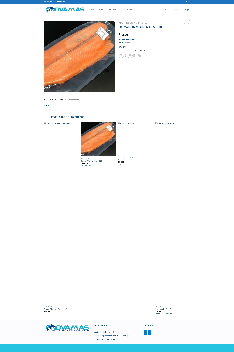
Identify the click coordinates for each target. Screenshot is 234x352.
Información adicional (53, 99)
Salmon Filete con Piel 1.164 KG (55, 309)
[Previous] (44, 220)
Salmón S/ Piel (141, 23)
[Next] (190, 220)
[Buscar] (166, 10)
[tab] (53, 99)
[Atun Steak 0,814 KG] (172, 213)
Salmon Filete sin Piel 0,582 (91, 161)
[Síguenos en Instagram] (189, 2)
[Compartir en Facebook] (121, 56)
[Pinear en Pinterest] (134, 56)
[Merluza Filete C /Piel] (135, 138)
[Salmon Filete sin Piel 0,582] (98, 139)
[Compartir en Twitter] (125, 56)
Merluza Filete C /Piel (126, 160)
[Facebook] (145, 332)
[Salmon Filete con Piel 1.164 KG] (61, 213)
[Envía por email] (130, 56)
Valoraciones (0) (72, 99)
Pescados (129, 23)
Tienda (100, 10)
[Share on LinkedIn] (139, 56)
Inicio (91, 10)
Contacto (127, 10)
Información (113, 10)
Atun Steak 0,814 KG (163, 309)
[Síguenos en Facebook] (186, 2)
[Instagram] (149, 332)
